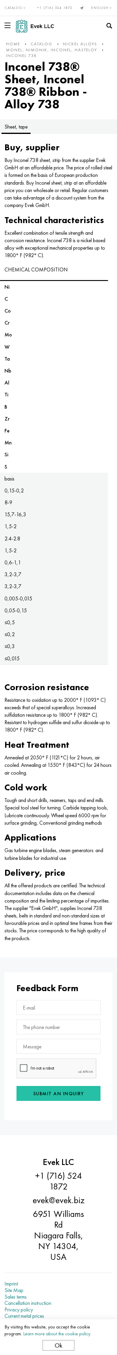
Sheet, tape (16, 126)
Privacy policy (18, 1309)
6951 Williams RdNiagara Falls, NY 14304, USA (58, 1235)
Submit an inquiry (58, 1093)
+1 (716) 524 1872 (55, 7)
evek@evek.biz (59, 1200)
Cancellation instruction (27, 1303)
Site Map (13, 1290)
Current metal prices (24, 1316)
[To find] (109, 26)
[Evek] (37, 26)
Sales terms (15, 1297)
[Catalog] (9, 25)
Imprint (11, 1283)
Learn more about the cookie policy (56, 1334)
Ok (58, 1345)
